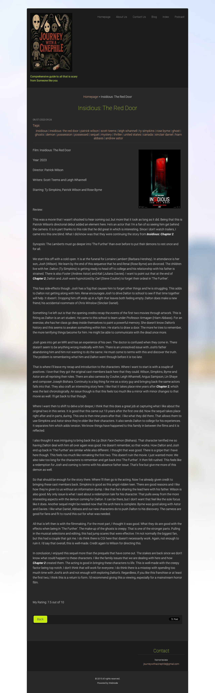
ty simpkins (146, 131)
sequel (94, 134)
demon (50, 134)
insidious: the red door (64, 131)
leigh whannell (127, 131)
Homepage (90, 96)
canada (148, 134)
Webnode (113, 683)
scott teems (108, 131)
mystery (106, 134)
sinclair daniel (164, 134)
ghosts (39, 134)
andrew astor (114, 138)
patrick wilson (89, 131)
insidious (42, 131)
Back (40, 619)
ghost (176, 131)
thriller (118, 134)
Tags (36, 125)
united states (132, 134)
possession (64, 134)
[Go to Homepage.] (55, 43)
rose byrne (163, 131)
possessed (81, 134)
